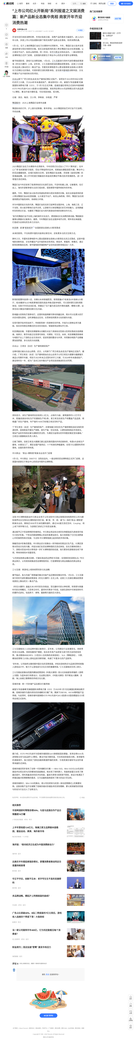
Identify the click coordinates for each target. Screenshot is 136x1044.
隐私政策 (38, 1028)
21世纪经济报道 (17, 819)
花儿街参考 (16, 939)
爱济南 (14, 888)
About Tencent (23, 1028)
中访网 (14, 905)
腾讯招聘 (57, 1028)
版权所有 (51, 1037)
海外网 (14, 853)
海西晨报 (15, 956)
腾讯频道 (77, 1028)
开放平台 (44, 1028)
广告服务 (51, 1028)
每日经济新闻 (16, 836)
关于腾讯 (15, 1028)
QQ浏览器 (71, 1028)
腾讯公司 (45, 1037)
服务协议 (31, 1028)
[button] (118, 18)
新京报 (14, 871)
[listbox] (48, 880)
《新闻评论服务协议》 (41, 963)
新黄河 (14, 922)
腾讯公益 (64, 1028)
